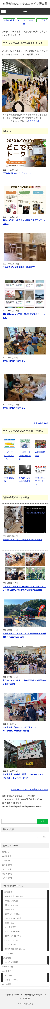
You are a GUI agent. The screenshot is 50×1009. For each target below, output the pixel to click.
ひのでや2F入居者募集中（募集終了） (19, 267)
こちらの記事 (34, 121)
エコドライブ (7, 971)
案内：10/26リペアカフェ (14, 408)
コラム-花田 (7, 878)
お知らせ (5, 852)
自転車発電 (9, 20)
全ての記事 (42, 837)
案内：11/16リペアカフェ (14, 361)
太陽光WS (6, 860)
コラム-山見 (7, 869)
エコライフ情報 (11, 962)
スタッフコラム (11, 980)
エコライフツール (26, 20)
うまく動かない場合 (13, 918)
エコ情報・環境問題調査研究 (25, 455)
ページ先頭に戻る (25, 1004)
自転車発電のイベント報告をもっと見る (29, 789)
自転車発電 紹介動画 (14, 896)
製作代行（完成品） (13, 914)
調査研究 (7, 958)
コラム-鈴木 (7, 865)
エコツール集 (10, 944)
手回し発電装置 (11, 901)
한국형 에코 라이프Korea (15, 949)
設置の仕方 (9, 923)
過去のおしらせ (40, 423)
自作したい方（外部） (14, 936)
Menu (25, 11)
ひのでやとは (8, 975)
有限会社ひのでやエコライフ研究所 (25, 3)
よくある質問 (10, 927)
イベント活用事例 (12, 931)
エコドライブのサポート (40, 481)
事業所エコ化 (7, 967)
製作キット (9, 909)
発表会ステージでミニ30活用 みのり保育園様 (22, 540)
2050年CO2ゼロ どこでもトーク (17, 173)
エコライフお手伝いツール (9, 455)
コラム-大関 (7, 874)
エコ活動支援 (7, 953)
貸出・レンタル (11, 905)
